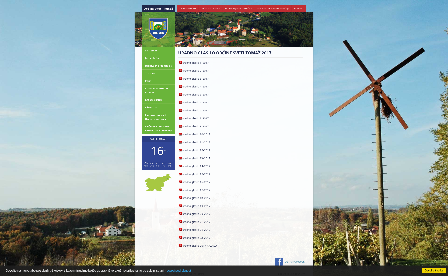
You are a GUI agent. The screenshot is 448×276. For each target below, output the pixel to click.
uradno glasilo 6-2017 (196, 102)
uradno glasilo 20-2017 (196, 213)
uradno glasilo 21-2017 (196, 222)
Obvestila (151, 107)
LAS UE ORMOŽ (153, 99)
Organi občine (188, 8)
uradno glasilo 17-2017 (196, 190)
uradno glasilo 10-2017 (196, 134)
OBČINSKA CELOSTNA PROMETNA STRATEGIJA (158, 128)
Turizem (150, 73)
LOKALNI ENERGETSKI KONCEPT (157, 90)
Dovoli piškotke (434, 270)
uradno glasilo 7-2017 (196, 110)
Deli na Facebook (294, 261)
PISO (148, 80)
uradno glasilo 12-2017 (196, 150)
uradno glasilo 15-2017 (196, 174)
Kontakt (299, 8)
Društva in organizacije (159, 65)
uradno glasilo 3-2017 (196, 78)
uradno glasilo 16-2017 (196, 182)
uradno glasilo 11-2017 (196, 142)
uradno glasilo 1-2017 (196, 62)
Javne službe (152, 58)
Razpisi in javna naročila (238, 8)
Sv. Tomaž (151, 50)
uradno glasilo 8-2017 (196, 118)
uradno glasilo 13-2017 (196, 158)
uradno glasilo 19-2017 (196, 206)
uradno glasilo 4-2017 (196, 86)
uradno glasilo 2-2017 (196, 70)
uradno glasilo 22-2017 (196, 229)
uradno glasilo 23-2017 (196, 237)
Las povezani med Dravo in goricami (155, 117)
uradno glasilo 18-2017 (196, 198)
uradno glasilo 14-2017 (196, 166)
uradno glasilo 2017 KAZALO (200, 245)
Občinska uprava (210, 8)
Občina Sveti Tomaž (158, 8)
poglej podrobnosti (178, 270)
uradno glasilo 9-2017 (196, 126)
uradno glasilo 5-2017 (196, 94)
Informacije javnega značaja (273, 8)
